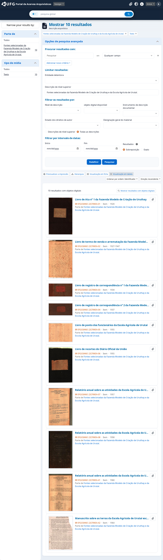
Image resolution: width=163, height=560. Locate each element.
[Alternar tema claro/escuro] (158, 4)
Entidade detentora (54, 75)
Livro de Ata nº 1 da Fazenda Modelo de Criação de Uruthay (110, 199)
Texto (20, 75)
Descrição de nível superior (58, 87)
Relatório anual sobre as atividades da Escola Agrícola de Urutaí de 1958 (112, 432)
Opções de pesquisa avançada (64, 41)
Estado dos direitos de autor (58, 120)
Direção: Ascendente (150, 179)
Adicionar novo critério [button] (58, 63)
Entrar (150, 4)
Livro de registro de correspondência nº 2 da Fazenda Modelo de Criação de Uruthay (112, 305)
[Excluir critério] (158, 55)
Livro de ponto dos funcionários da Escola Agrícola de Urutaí (111, 325)
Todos (7, 40)
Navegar (58, 4)
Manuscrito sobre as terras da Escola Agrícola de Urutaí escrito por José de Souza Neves (112, 518)
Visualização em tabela (122, 174)
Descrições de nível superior (61, 131)
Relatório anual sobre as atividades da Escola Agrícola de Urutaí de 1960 (112, 475)
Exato (146, 149)
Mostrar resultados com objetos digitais (137, 191)
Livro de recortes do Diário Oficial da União (101, 349)
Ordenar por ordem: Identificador (121, 179)
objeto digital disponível (95, 104)
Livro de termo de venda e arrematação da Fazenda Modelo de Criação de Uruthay (112, 241)
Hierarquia (79, 174)
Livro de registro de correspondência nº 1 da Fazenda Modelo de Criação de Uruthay (112, 285)
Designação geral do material (117, 120)
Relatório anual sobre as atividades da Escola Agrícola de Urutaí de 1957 (112, 390)
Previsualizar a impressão (57, 174)
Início (47, 143)
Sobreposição (132, 149)
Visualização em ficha (98, 174)
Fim (85, 143)
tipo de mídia (12, 63)
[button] (130, 4)
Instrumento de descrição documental (135, 106)
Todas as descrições (89, 131)
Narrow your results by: (20, 25)
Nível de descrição (53, 104)
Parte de (9, 34)
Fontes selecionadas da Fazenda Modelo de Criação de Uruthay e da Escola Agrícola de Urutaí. (20, 50)
